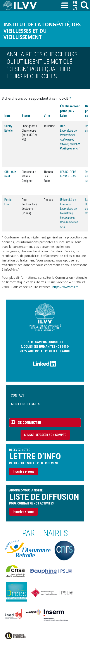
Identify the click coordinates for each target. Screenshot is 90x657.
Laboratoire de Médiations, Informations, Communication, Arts (69, 217)
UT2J (63, 126)
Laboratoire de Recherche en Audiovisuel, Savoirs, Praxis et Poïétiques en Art (70, 139)
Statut (26, 116)
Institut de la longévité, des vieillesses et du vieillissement (42, 30)
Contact (18, 395)
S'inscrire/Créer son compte (45, 435)
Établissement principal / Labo (70, 111)
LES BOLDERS (68, 172)
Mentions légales (25, 404)
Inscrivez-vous (24, 471)
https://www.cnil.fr (65, 287)
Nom (7, 116)
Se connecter (29, 423)
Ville (47, 116)
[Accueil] (21, 5)
